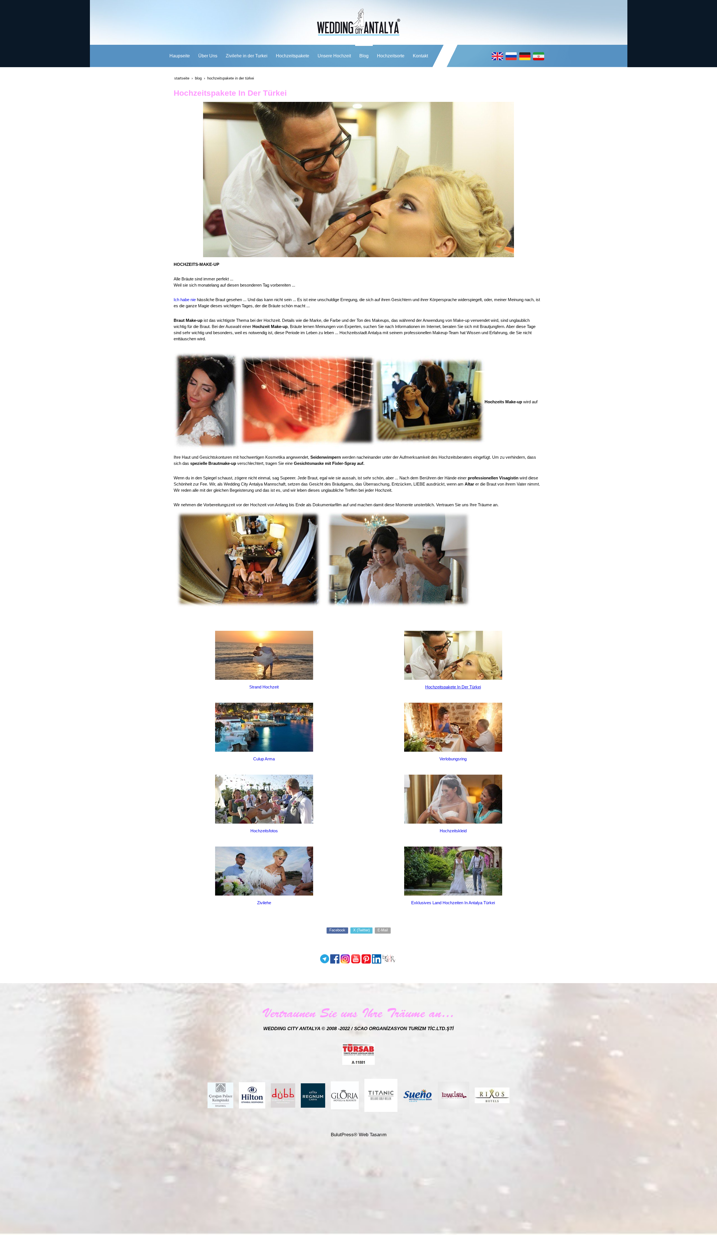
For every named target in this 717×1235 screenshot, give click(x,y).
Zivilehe (264, 902)
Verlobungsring (453, 758)
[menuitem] (179, 56)
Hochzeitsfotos (264, 830)
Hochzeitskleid (453, 830)
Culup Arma (264, 758)
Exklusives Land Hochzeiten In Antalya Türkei (453, 902)
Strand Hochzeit (264, 687)
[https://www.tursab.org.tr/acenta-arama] (358, 1053)
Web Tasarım (373, 1134)
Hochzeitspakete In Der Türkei (453, 687)
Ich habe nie (185, 299)
